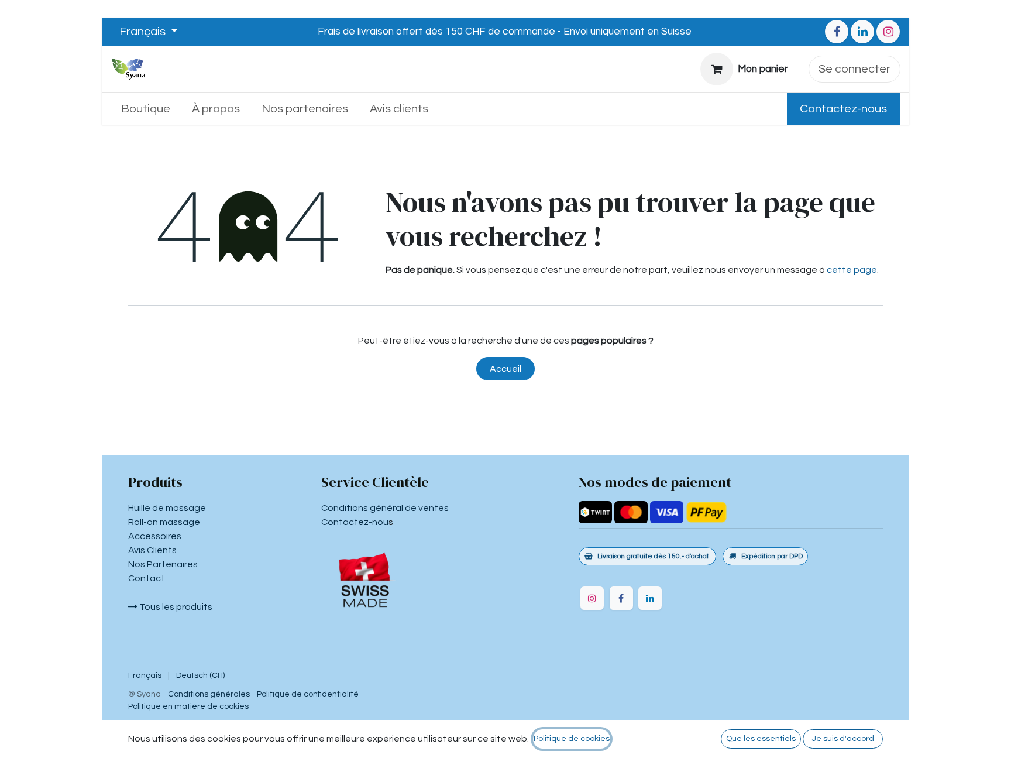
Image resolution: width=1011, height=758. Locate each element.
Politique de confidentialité (308, 694)
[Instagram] (888, 31)
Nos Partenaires (163, 564)
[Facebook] (836, 31)
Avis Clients (152, 550)
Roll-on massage (164, 522)
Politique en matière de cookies (188, 706)
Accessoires (154, 536)
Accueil (505, 368)
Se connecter (854, 69)
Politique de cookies (572, 739)
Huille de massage (167, 508)
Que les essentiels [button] (761, 739)
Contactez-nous (843, 109)
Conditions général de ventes (385, 508)
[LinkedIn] (862, 31)
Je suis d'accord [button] (843, 739)
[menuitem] (146, 108)
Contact (146, 578)
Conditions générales (209, 694)
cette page (852, 270)
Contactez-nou (354, 522)
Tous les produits (174, 607)
